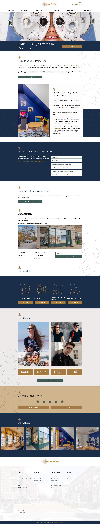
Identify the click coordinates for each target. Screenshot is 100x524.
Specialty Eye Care (40, 10)
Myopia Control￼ (54, 478)
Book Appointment (30, 201)
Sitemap (19, 482)
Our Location (87, 10)
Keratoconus (53, 490)
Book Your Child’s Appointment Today (30, 77)
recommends (70, 112)
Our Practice (20, 477)
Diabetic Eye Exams (38, 480)
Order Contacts (71, 10)
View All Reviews (66, 407)
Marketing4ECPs (47, 522)
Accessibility (20, 483)
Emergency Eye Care (55, 480)
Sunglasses (69, 478)
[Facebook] (68, 511)
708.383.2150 (76, 4)
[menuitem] (10, 10)
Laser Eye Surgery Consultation (57, 482)
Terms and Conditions (22, 487)
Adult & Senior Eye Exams (39, 477)
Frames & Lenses (70, 477)
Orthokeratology (54, 489)
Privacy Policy (21, 485)
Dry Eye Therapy (54, 477)
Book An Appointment (72, 46)
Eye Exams (24, 10)
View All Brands (50, 380)
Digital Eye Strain (54, 483)
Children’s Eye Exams (38, 478)
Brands (56, 10)
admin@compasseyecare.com (44, 258)
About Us (10, 10)
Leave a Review (33, 407)
